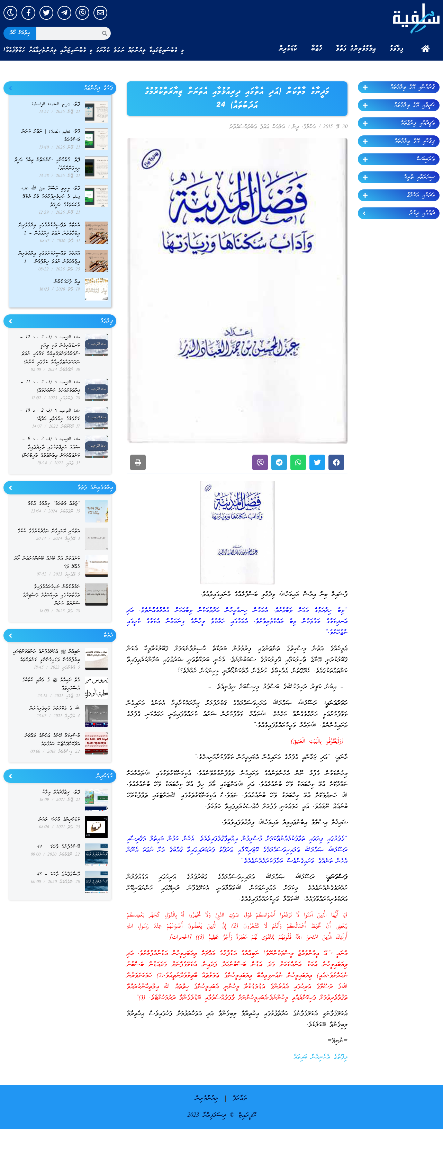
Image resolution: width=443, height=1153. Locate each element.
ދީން (295, 127)
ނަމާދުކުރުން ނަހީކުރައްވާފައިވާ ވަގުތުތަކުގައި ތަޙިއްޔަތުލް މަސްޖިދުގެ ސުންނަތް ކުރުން (51, 595)
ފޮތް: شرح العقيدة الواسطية (56, 104)
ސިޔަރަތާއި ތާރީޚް (419, 177)
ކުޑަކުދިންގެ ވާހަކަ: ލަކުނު (59, 819)
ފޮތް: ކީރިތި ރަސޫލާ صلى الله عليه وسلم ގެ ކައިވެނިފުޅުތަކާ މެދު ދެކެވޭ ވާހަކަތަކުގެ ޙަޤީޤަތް (50, 197)
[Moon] (10, 13)
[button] (336, 462)
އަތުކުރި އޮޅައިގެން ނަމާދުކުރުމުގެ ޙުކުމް (49, 531)
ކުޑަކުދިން (288, 48)
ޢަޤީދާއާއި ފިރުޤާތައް (418, 123)
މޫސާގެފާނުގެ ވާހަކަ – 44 (58, 847)
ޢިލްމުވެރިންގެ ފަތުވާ (356, 48)
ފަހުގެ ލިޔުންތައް (98, 88)
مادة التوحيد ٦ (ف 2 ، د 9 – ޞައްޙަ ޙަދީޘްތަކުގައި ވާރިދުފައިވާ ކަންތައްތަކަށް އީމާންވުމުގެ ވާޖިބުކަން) (51, 447)
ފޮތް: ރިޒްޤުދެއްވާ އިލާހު (61, 792)
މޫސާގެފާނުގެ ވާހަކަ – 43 (58, 874)
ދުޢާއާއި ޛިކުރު (422, 213)
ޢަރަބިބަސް (426, 159)
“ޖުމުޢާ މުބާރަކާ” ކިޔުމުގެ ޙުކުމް (54, 504)
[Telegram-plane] (64, 13)
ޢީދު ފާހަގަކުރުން (67, 282)
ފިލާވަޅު (397, 48)
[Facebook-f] (28, 13)
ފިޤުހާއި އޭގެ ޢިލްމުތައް (415, 141)
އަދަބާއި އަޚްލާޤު (421, 195)
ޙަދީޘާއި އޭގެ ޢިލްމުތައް (414, 105)
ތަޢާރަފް (240, 1098)
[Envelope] (100, 13)
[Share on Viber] (260, 462)
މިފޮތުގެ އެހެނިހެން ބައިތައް (320, 1057)
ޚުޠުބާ (316, 48)
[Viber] (82, 13)
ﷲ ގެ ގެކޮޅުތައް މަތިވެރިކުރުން (55, 708)
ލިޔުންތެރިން (207, 1098)
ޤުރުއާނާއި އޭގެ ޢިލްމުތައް (412, 87)
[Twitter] (46, 13)
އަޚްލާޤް (310, 127)
